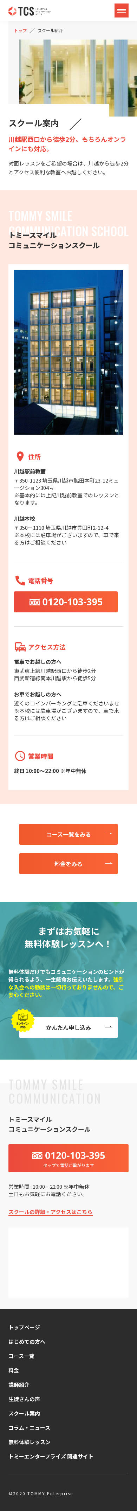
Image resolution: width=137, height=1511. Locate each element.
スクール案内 (24, 1413)
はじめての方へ (26, 1341)
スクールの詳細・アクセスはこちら (50, 1211)
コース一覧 (21, 1355)
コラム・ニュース (29, 1427)
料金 (13, 1370)
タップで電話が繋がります (68, 1165)
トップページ (24, 1327)
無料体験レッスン (29, 1442)
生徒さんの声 (24, 1399)
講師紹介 (19, 1384)
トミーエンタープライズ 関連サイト (50, 1456)
